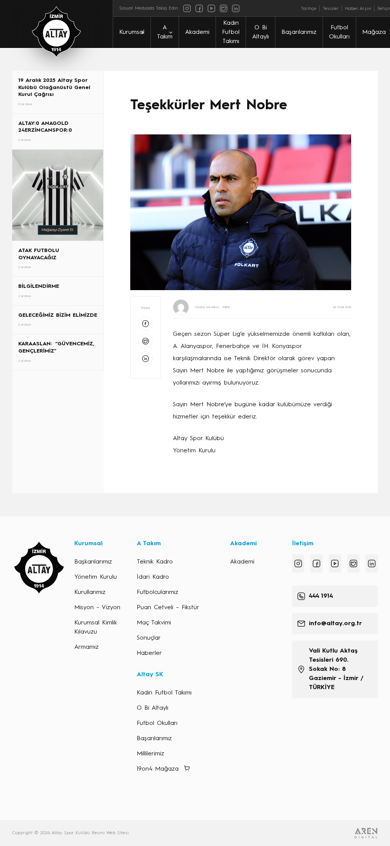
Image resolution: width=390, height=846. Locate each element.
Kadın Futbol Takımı (231, 32)
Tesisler (331, 8)
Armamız (86, 647)
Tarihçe (308, 8)
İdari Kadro (153, 577)
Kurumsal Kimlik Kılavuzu (95, 627)
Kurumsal (131, 32)
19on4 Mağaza (158, 769)
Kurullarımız (89, 592)
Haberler (149, 653)
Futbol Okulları (339, 32)
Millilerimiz (150, 754)
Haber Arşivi (358, 8)
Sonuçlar (149, 638)
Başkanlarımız (93, 562)
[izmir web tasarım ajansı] (366, 833)
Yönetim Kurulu (95, 577)
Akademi (197, 32)
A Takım (165, 32)
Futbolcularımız (157, 592)
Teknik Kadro (155, 562)
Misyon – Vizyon (97, 608)
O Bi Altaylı (260, 32)
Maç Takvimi (154, 623)
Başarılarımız (298, 32)
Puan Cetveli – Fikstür (168, 608)
